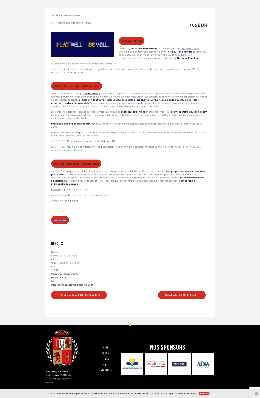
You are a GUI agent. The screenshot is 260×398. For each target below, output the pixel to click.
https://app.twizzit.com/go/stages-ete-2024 (72, 284)
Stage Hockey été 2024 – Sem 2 (181, 295)
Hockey (54, 277)
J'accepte (204, 393)
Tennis (105, 359)
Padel (106, 364)
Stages (63, 277)
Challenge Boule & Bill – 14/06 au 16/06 (80, 295)
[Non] (256, 393)
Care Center (105, 370)
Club (105, 347)
